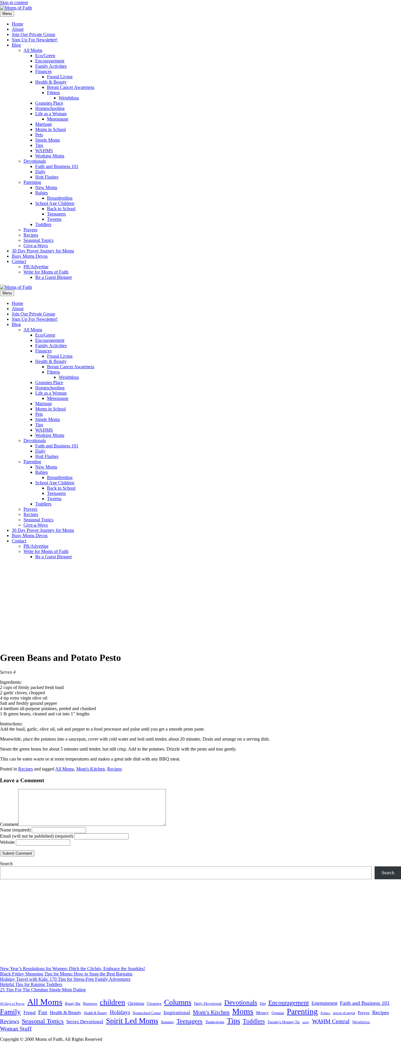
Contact (19, 261)
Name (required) (15, 829)
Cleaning (154, 1004)
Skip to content (14, 2)
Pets (39, 134)
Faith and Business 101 (56, 166)
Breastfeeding (60, 198)
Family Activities (51, 66)
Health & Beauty (51, 81)
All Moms (32, 50)
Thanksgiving (214, 1022)
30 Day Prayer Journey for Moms (43, 250)
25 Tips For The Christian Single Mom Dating (43, 989)
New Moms (46, 187)
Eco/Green (45, 55)
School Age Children (54, 203)
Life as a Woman (51, 113)
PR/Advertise (35, 266)
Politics (325, 1013)
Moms (242, 1011)
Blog (16, 45)
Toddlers (43, 224)
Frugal (29, 1012)
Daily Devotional (208, 1004)
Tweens (54, 219)
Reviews (9, 1021)
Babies (41, 192)
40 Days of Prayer (12, 1003)
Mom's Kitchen (90, 768)
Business (90, 1003)
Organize (278, 1013)
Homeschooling (50, 108)
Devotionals (34, 161)
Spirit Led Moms (132, 1020)
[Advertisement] (200, 605)
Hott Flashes (46, 176)
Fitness (53, 92)
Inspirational (177, 1012)
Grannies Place (49, 103)
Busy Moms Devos (30, 256)
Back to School (61, 208)
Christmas (136, 1003)
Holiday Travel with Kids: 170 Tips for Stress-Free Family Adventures (65, 979)
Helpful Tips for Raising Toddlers (31, 984)
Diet (263, 1004)
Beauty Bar (72, 1004)
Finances (43, 71)
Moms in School (50, 129)
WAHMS (44, 150)
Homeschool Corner (147, 1013)
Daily (40, 171)
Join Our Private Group (33, 34)
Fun (42, 1012)
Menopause (57, 118)
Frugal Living (60, 76)
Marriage (43, 124)
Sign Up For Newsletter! (35, 39)
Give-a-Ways (35, 245)
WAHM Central (331, 1021)
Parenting (32, 182)
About (17, 29)
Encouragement (49, 60)
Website (7, 842)
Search (6, 863)
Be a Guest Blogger (53, 277)
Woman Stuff (16, 1028)
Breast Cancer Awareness (70, 87)
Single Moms (47, 140)
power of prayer (344, 1013)
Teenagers (56, 213)
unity (305, 1022)
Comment (9, 824)
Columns (177, 1002)
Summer (167, 1022)
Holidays (120, 1012)
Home (17, 23)
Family (10, 1012)
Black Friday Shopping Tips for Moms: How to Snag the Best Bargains (66, 973)
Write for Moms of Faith (45, 271)
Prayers (30, 229)
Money (262, 1012)
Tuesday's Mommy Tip (283, 1022)
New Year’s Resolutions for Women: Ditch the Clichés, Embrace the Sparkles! (72, 968)
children (112, 1002)
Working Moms (49, 155)
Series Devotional (84, 1021)
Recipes (30, 235)
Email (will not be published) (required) (36, 836)
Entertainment (324, 1003)
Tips (39, 145)
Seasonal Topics (38, 240)
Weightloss (69, 97)
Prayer (364, 1012)
